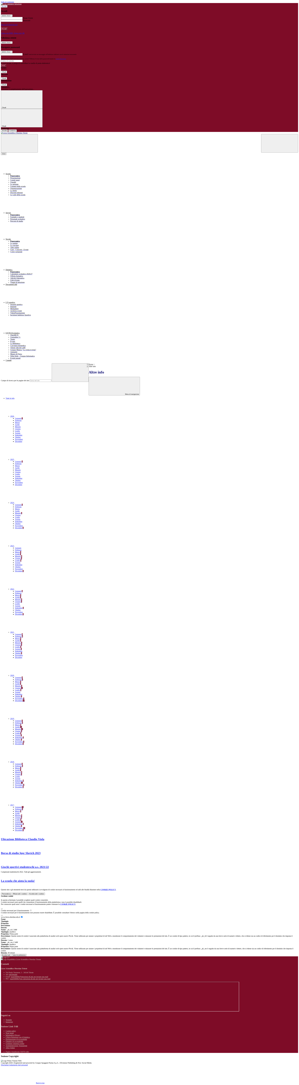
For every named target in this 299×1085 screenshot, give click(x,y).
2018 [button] (12, 762)
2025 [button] (12, 459)
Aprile (17, 425)
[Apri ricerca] (279, 143)
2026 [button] (12, 416)
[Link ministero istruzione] (11, 4)
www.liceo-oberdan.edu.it (11, 917)
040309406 (13, 975)
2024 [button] (12, 503)
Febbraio (18, 420)
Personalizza (6, 894)
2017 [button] (12, 805)
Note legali (10, 1033)
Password (26, 20)
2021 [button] (12, 632)
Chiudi (4, 72)
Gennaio (19, 418)
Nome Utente (28, 18)
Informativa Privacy (13, 1035)
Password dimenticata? (9, 25)
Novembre (19, 439)
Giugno (18, 429)
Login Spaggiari (61, 59)
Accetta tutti (36, 894)
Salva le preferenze (19, 955)
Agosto (17, 433)
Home (91, 364)
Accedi (4, 6)
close (3, 154)
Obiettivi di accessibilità (14, 1042)
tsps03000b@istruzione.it (29, 977)
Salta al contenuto (7, 2)
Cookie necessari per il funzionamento (15, 911)
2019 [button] (12, 719)
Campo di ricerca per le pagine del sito (15, 381)
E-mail (25, 54)
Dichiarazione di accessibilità (16, 1039)
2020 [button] (12, 675)
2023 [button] (12, 546)
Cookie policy (11, 1031)
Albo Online (10, 1048)
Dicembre (18, 441)
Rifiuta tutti (20, 894)
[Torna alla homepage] (149, 133)
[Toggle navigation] (19, 143)
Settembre (18, 435)
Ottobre (18, 437)
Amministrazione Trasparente (16, 1046)
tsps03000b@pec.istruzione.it (30, 979)
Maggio (18, 427)
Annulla (4, 131)
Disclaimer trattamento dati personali (14, 1065)
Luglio (17, 431)
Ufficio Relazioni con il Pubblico (18, 1037)
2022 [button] (12, 589)
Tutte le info (10, 398)
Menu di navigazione (132, 394)
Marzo (17, 423)
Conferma (12, 131)
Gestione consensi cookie (15, 1044)
